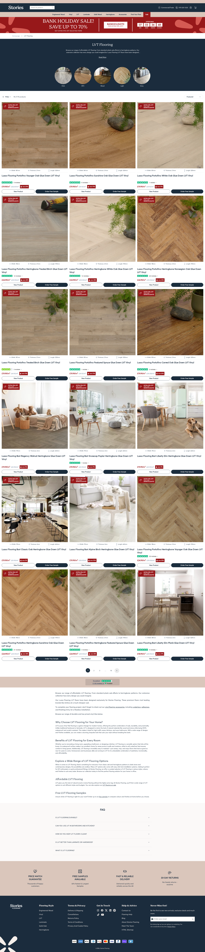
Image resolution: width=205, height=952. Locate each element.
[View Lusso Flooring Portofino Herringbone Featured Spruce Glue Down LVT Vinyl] (103, 602)
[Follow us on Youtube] (102, 914)
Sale (146, 14)
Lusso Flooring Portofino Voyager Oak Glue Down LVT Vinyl (31, 175)
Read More (102, 57)
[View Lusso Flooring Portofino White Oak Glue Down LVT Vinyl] (170, 135)
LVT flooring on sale (109, 785)
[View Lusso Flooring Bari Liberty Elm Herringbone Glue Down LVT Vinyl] (170, 416)
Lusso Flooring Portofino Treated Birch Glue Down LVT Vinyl (31, 362)
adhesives (145, 707)
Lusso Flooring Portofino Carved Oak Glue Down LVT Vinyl (165, 362)
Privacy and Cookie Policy (78, 926)
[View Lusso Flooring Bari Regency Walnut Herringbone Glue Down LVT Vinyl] (35, 416)
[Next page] (117, 670)
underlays (137, 707)
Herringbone (110, 14)
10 (111, 671)
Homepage (16, 36)
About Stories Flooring (130, 922)
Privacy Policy (171, 926)
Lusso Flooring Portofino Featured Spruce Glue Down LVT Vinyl (100, 362)
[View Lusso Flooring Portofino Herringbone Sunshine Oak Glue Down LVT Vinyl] (35, 602)
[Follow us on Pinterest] (114, 910)
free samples (103, 797)
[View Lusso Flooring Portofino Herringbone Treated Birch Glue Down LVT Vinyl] (35, 229)
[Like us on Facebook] (102, 910)
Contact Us (126, 910)
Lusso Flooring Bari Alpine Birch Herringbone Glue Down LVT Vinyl (102, 549)
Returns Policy (73, 918)
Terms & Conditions (75, 922)
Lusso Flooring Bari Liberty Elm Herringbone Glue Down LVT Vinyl (169, 456)
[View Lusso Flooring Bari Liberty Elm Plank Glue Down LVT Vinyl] (170, 602)
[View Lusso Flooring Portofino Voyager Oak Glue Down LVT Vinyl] (35, 135)
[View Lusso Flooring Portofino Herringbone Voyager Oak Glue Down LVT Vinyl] (170, 509)
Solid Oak (43, 926)
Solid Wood (98, 14)
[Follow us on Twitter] (106, 910)
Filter (7, 97)
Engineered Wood (58, 14)
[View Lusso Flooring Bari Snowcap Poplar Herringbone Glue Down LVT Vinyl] (103, 416)
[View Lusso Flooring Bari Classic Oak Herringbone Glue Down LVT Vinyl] (35, 509)
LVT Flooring (28, 36)
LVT (77, 14)
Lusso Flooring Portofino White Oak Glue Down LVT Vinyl (165, 175)
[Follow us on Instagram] (98, 910)
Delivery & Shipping (75, 910)
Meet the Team (128, 926)
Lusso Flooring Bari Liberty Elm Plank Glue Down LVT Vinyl (165, 642)
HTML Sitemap (127, 930)
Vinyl (70, 14)
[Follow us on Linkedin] (110, 910)
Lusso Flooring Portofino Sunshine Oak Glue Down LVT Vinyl (99, 175)
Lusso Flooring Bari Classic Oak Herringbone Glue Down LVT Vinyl (34, 549)
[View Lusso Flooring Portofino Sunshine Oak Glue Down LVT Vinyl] (103, 135)
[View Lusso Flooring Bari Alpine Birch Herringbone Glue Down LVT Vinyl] (103, 509)
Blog (123, 918)
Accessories (123, 14)
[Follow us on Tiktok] (98, 914)
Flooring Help (127, 914)
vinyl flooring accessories (115, 707)
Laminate (86, 14)
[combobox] (40, 7)
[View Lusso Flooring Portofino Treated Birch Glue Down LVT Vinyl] (35, 322)
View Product (18, 191)
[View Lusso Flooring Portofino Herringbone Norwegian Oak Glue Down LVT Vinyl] (170, 229)
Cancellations (73, 914)
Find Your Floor (136, 14)
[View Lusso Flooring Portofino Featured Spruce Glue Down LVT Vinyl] (103, 322)
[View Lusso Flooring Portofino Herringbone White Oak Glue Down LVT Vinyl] (103, 229)
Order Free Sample (51, 191)
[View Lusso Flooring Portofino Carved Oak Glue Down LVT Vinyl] (170, 322)
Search (53, 7)
